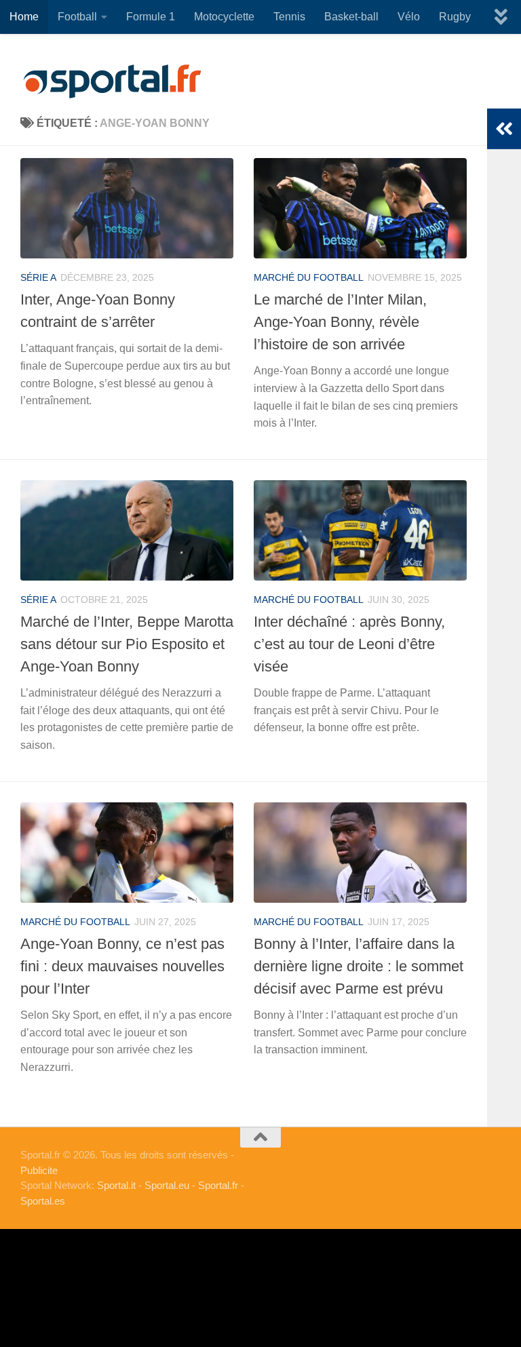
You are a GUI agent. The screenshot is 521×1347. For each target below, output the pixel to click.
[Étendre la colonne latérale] (504, 129)
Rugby (455, 16)
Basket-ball (351, 16)
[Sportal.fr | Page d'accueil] (112, 81)
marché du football (309, 277)
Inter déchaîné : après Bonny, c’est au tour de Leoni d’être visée (349, 644)
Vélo (409, 16)
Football (77, 16)
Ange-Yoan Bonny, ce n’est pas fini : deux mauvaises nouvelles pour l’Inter (122, 966)
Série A (38, 277)
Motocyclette (224, 16)
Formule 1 (150, 16)
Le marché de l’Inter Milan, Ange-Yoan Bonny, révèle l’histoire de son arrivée (340, 322)
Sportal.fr (218, 1185)
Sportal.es (42, 1201)
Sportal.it (116, 1185)
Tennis (289, 16)
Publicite (39, 1170)
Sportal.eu (166, 1185)
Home (24, 16)
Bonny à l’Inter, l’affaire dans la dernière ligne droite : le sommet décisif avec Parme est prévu (358, 966)
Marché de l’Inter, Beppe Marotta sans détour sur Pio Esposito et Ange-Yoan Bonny (126, 644)
